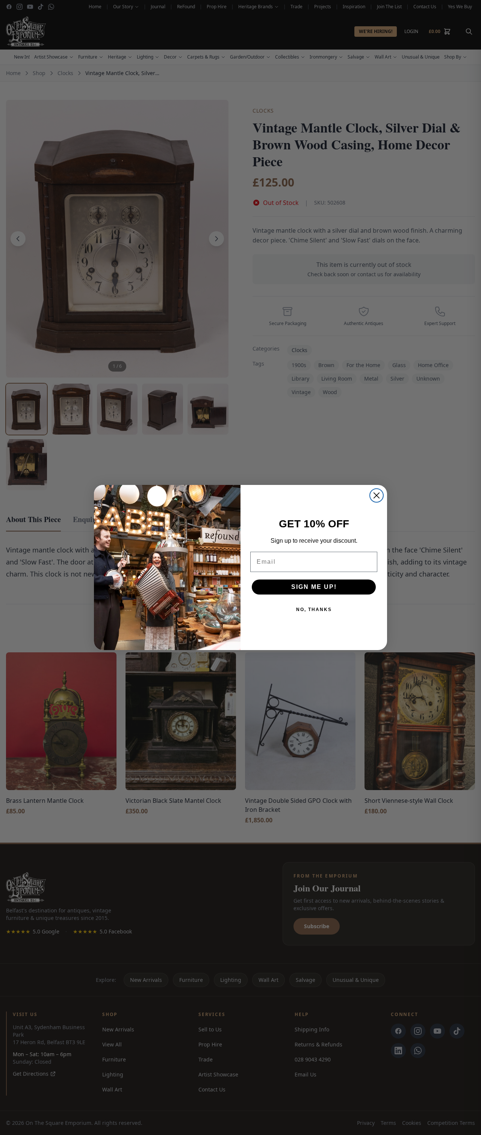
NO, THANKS (314, 609)
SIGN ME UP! (314, 587)
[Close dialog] (376, 495)
